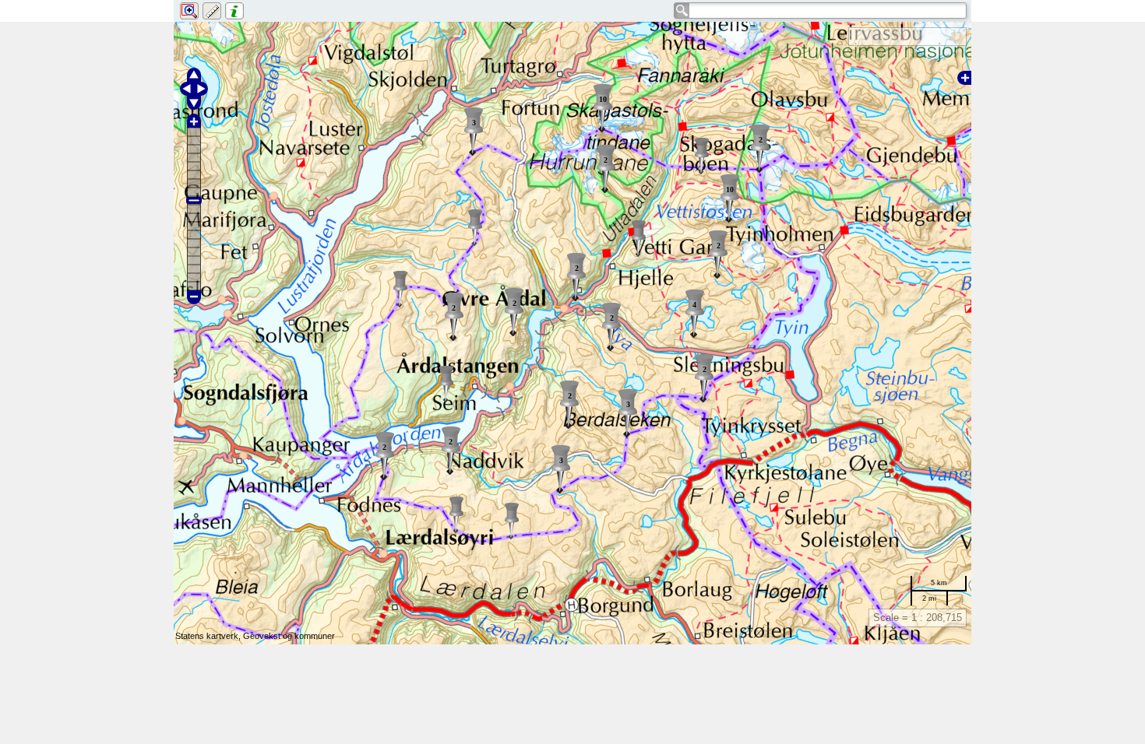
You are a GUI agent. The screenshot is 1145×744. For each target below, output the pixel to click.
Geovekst (261, 635)
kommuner (314, 635)
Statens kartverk (206, 635)
